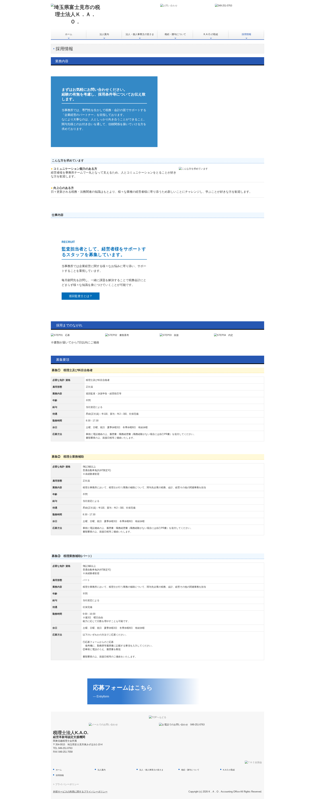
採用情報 (246, 34)
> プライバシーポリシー (66, 784)
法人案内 (104, 34)
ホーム (68, 34)
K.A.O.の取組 (211, 34)
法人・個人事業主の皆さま (140, 34)
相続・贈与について (175, 34)
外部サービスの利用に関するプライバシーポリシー (80, 791)
